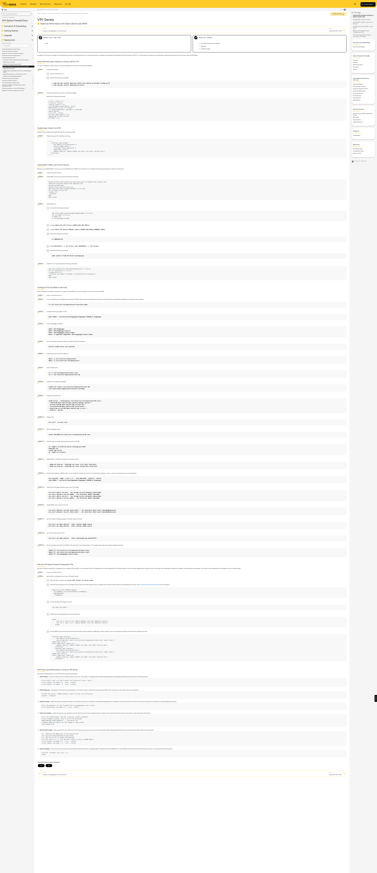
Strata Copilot (368, 4)
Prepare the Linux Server (9, 62)
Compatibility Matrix (358, 151)
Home (38, 13)
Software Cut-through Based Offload (12, 76)
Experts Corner (357, 153)
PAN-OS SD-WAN (357, 64)
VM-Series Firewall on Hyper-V (9, 80)
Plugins (355, 69)
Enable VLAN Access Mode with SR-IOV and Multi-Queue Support (17, 71)
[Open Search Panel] (355, 4)
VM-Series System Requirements (148, 584)
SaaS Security (356, 100)
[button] (376, 698)
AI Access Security (358, 93)
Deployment (364, 161)
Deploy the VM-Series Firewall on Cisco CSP (13, 90)
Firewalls (355, 60)
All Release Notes (358, 148)
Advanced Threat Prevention (360, 88)
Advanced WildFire (358, 84)
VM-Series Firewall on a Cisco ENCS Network (13, 88)
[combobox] (16, 14)
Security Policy (357, 119)
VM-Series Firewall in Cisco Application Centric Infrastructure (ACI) (13, 85)
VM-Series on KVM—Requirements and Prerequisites (16, 60)
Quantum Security (358, 122)
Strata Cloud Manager (359, 47)
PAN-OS (355, 62)
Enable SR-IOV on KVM (8, 68)
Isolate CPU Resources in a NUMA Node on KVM (15, 74)
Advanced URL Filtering (359, 86)
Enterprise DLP (357, 98)
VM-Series (43, 13)
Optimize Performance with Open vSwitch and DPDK (16, 66)
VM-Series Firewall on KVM (8, 57)
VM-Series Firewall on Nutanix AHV (10, 82)
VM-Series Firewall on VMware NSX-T (11, 55)
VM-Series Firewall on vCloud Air (10, 51)
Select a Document (6, 43)
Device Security (357, 95)
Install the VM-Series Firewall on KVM (12, 64)
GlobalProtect (356, 135)
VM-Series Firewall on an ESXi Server (11, 49)
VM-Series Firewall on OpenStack (10, 78)
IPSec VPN (356, 117)
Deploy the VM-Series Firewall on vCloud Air (13, 53)
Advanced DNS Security (359, 91)
